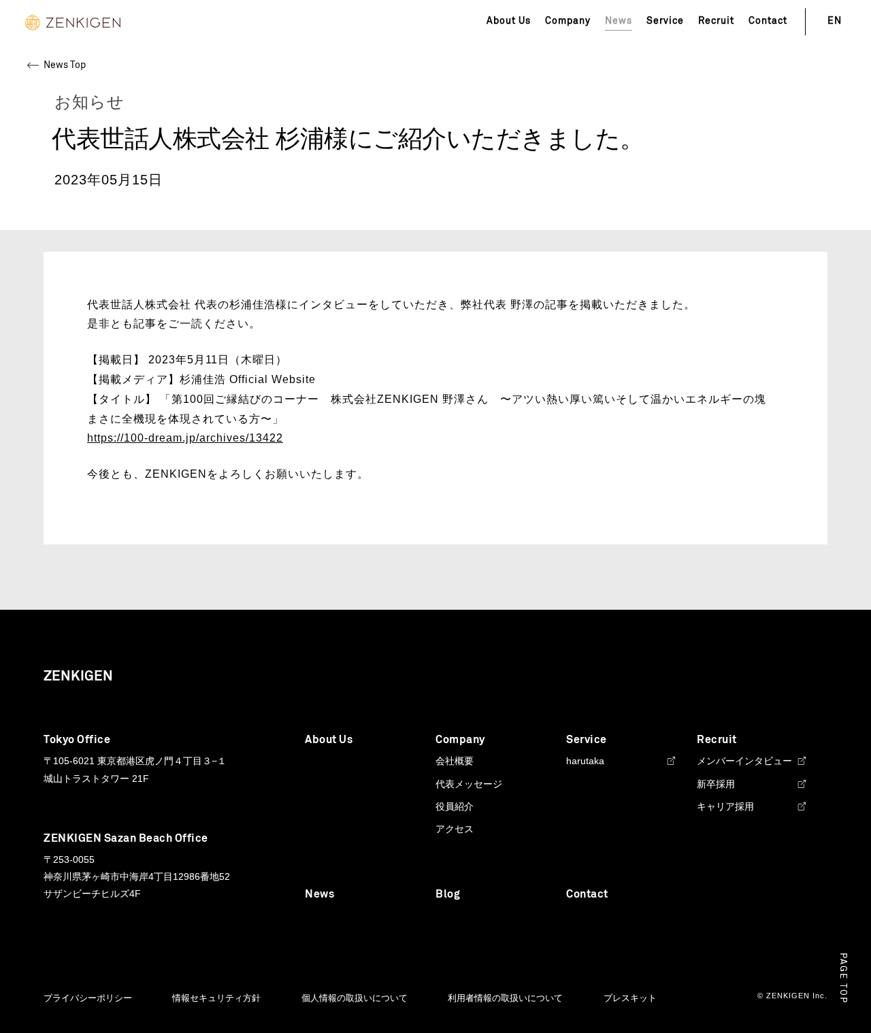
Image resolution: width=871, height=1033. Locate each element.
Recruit (716, 21)
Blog (448, 894)
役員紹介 (455, 806)
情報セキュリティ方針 (216, 998)
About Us (509, 21)
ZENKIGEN (78, 676)
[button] (842, 978)
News (319, 894)
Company (568, 21)
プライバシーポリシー (88, 998)
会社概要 (455, 760)
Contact (768, 21)
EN (834, 21)
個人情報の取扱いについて (354, 998)
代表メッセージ (469, 783)
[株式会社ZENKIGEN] (73, 22)
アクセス (455, 828)
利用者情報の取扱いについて (505, 998)
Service (665, 21)
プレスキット (630, 998)
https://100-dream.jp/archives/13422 (185, 438)
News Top (65, 65)
